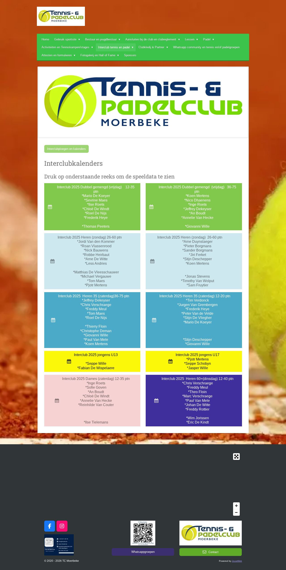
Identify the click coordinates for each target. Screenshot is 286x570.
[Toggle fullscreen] (236, 456)
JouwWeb (237, 561)
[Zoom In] (236, 505)
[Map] (143, 484)
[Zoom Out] (236, 512)
